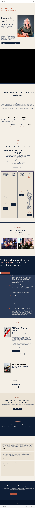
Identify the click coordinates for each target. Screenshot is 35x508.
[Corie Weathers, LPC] (3, 1)
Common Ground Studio (26, 160)
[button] (17, 503)
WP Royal (7, 506)
